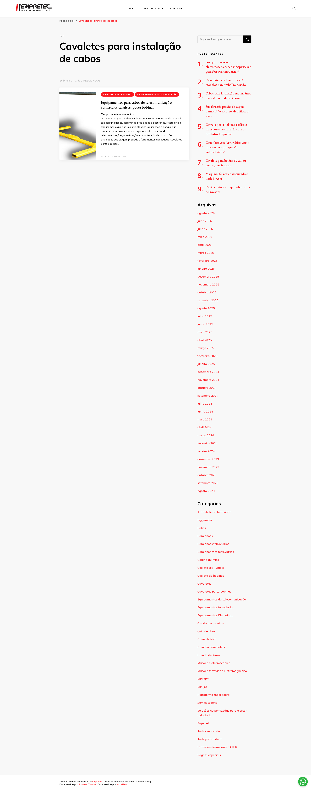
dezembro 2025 (208, 276)
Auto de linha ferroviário (214, 512)
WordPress (123, 784)
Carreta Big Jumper (210, 568)
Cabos (201, 528)
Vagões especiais (209, 755)
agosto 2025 (206, 308)
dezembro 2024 (208, 372)
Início (132, 8)
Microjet (203, 679)
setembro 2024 (207, 395)
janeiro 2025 (206, 364)
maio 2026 (204, 237)
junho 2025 (205, 324)
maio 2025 (204, 332)
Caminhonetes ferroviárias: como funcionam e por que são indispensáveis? (227, 147)
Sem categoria (207, 702)
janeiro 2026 (206, 268)
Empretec (97, 781)
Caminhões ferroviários (213, 544)
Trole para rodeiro (209, 739)
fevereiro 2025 (207, 356)
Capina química (208, 560)
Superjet (203, 723)
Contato (176, 8)
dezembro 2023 (208, 459)
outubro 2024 (206, 388)
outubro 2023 (206, 475)
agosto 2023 (206, 491)
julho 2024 (204, 403)
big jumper (204, 520)
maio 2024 (204, 419)
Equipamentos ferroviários (215, 607)
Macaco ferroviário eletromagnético (222, 671)
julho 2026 (204, 221)
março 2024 (205, 435)
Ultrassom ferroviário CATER (217, 747)
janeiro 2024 (206, 451)
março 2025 (205, 348)
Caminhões (205, 536)
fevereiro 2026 (207, 260)
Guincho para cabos (211, 647)
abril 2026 (204, 245)
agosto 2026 (206, 213)
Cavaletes (204, 583)
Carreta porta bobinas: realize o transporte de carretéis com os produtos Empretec (226, 129)
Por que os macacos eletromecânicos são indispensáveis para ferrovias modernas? (228, 67)
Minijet (202, 687)
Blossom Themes (87, 784)
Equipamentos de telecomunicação (157, 94)
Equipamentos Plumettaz (215, 615)
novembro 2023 (208, 467)
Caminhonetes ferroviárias (215, 552)
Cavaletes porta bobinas (117, 94)
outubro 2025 (206, 292)
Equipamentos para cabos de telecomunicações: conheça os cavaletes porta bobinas (137, 105)
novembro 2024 (208, 380)
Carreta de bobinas (210, 575)
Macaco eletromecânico (213, 663)
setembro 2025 (207, 300)
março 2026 (205, 253)
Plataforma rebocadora (213, 695)
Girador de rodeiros (210, 623)
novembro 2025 (208, 284)
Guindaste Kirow (208, 655)
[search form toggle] (294, 8)
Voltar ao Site (153, 8)
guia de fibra (206, 631)
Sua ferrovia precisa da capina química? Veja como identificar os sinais (228, 111)
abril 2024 (204, 427)
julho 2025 (204, 316)
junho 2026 (205, 229)
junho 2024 (205, 411)
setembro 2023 (207, 483)
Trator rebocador (209, 731)
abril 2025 (204, 340)
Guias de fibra (207, 639)
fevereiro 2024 (207, 443)
